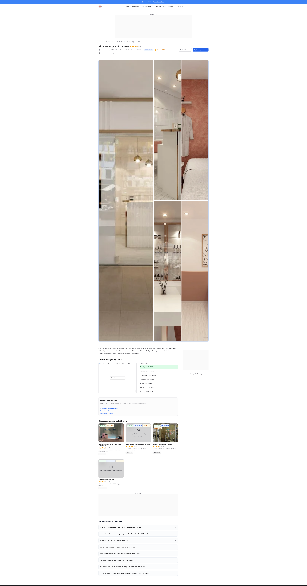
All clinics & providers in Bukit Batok (109, 408)
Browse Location (160, 6)
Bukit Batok (109, 42)
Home (100, 42)
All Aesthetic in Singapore (106, 411)
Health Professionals (132, 6)
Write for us (181, 6)
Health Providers (146, 6)
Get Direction (186, 50)
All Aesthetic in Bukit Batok (107, 406)
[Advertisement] (153, 26)
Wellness (170, 6)
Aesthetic (120, 42)
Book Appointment (201, 50)
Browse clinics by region (106, 413)
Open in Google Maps (130, 391)
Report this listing (197, 374)
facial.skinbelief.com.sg (107, 53)
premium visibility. (159, 2)
